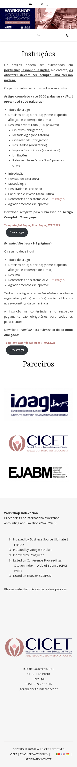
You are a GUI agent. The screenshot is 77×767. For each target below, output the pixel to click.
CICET (13, 754)
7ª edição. (58, 199)
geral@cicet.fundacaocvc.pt (39, 689)
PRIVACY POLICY (38, 754)
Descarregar (17, 232)
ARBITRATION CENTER (38, 759)
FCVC (23, 754)
